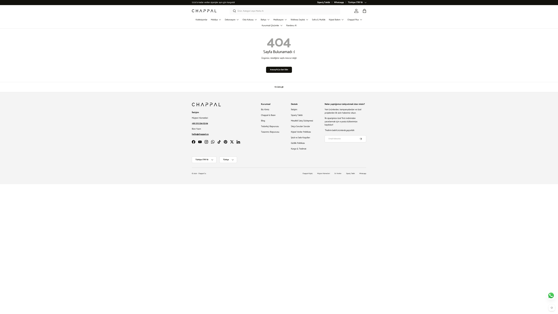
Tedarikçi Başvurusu (270, 126)
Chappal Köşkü (308, 173)
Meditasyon (278, 20)
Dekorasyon (230, 20)
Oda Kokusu (248, 20)
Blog (263, 121)
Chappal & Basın (268, 115)
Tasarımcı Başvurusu (270, 132)
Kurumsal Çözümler (270, 25)
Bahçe (263, 20)
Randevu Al (291, 25)
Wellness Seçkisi (298, 20)
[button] (364, 11)
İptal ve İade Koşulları (300, 137)
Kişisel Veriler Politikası (301, 132)
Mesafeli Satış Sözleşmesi (302, 121)
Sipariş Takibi (323, 2)
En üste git (279, 87)
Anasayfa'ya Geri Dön (279, 69)
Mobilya (214, 20)
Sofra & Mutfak (318, 20)
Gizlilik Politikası (298, 143)
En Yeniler (338, 173)
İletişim (294, 109)
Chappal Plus (353, 20)
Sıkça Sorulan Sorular (300, 126)
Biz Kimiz (265, 109)
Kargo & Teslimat (298, 149)
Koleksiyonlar (201, 20)
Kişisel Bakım (334, 20)
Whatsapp (339, 2)
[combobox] (285, 11)
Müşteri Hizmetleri (323, 173)
